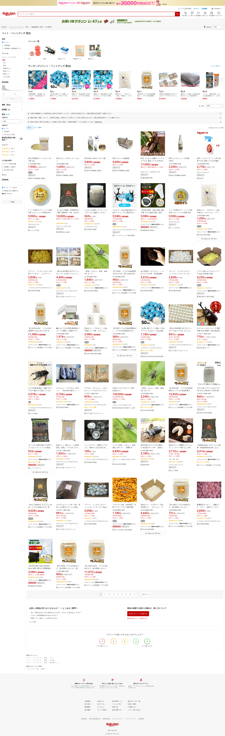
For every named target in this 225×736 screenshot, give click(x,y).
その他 (52, 660)
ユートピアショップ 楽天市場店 (125, 235)
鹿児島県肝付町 (148, 178)
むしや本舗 (33, 413)
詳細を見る (98, 122)
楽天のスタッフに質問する (138, 614)
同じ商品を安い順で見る (209, 239)
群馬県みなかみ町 (64, 232)
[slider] (2, 90)
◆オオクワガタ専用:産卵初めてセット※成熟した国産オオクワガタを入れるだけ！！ (68, 330)
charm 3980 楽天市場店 (93, 353)
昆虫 (45, 658)
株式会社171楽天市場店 (206, 296)
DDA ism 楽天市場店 (205, 413)
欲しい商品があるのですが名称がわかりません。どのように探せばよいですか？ (56, 612)
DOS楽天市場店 (91, 229)
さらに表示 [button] (6, 77)
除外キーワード (7, 194)
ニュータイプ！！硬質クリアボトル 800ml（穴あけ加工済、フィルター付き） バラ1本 (96, 447)
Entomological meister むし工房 (125, 408)
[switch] (20, 139)
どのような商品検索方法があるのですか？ (44, 615)
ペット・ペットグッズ (16, 27)
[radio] (2, 42)
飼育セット (91, 59)
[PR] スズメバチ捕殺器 (120, 158)
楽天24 (201, 178)
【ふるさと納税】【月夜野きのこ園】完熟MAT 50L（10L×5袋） (67, 212)
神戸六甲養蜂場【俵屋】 (38, 178)
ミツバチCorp (34, 230)
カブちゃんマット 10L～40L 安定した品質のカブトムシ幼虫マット (68, 507)
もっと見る (32, 622)
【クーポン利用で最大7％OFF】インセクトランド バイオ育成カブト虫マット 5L (40, 447)
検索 (12, 99)
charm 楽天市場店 (204, 235)
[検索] (177, 14)
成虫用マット (77, 59)
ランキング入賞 (148, 350)
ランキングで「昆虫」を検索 (35, 669)
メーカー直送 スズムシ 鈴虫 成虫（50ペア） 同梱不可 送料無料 (124, 447)
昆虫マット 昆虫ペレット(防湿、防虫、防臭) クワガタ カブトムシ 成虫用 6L (68, 447)
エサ (29, 59)
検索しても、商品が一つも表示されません (44, 618)
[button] (216, 9)
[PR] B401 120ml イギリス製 (95, 158)
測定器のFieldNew (148, 230)
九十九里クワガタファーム (66, 296)
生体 (44, 59)
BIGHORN (146, 465)
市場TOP (4, 27)
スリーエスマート (35, 468)
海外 (8, 114)
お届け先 (5, 117)
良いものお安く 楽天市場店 (123, 530)
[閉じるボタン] (220, 113)
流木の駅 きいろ (204, 348)
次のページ (145, 594)
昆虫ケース (61, 59)
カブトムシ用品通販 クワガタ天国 (125, 293)
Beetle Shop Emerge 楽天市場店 (153, 356)
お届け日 (5, 125)
